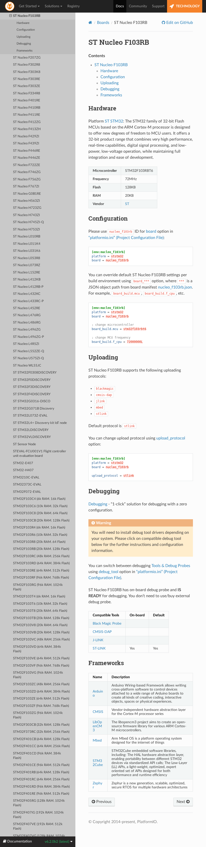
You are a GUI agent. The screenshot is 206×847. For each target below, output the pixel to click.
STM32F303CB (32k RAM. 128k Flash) (41, 725)
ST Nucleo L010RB (26, 236)
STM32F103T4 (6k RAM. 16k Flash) (39, 596)
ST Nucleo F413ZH (27, 129)
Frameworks (24, 50)
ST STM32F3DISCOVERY (31, 387)
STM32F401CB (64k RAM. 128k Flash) (41, 739)
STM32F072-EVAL (27, 492)
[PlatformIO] (10, 6)
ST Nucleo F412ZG (27, 122)
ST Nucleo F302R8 (26, 64)
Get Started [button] (28, 6)
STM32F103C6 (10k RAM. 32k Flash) (40, 506)
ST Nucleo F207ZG (27, 57)
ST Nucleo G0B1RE (27, 193)
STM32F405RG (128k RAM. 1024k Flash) (39, 803)
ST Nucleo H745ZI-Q (28, 222)
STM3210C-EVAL (26, 477)
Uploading (23, 36)
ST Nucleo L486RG (27, 322)
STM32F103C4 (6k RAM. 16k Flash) (39, 499)
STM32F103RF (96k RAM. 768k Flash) (41, 577)
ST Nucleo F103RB (26, 16)
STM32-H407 (23, 470)
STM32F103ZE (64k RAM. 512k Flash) (41, 698)
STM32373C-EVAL (27, 484)
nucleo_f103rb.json (175, 287)
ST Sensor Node (24, 444)
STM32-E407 (23, 463)
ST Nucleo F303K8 (26, 72)
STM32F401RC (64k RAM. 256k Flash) (41, 779)
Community (138, 6)
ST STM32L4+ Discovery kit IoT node (40, 423)
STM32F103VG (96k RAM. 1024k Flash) (38, 675)
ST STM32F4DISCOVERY (31, 394)
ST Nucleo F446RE (26, 150)
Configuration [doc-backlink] (108, 218)
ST (127, 204)
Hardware (23, 23)
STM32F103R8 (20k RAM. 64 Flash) (39, 542)
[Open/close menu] (10, 16)
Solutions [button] (52, 6)
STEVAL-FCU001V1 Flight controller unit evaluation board (39, 454)
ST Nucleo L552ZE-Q (28, 351)
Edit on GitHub (179, 23)
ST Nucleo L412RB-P (28, 287)
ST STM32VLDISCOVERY (32, 437)
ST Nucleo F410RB (26, 107)
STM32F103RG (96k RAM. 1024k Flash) (38, 587)
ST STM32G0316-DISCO (31, 401)
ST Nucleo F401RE (26, 100)
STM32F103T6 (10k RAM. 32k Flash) (40, 604)
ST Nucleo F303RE (26, 79)
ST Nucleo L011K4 (26, 244)
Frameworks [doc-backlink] (106, 663)
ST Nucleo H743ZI (26, 215)
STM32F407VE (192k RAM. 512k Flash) (38, 826)
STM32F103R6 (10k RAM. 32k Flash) (40, 535)
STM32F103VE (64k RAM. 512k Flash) (41, 658)
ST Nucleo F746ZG (27, 172)
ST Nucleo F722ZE (26, 165)
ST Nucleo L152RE (26, 272)
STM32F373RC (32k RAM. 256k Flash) (41, 732)
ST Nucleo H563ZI (26, 201)
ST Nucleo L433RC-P (28, 301)
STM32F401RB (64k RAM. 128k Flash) (41, 772)
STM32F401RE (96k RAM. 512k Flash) (41, 793)
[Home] (90, 22)
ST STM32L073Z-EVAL (30, 415)
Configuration (26, 29)
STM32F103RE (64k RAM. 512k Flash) (41, 570)
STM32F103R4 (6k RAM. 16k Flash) (39, 527)
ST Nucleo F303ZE (26, 86)
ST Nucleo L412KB (26, 279)
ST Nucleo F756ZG (27, 179)
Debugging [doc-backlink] (104, 491)
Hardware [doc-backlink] (102, 108)
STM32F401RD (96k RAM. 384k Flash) (41, 786)
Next (181, 802)
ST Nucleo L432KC (26, 294)
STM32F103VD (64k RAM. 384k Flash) (37, 649)
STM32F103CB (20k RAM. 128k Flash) (41, 520)
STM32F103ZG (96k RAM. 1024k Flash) (38, 715)
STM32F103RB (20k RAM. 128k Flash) (41, 549)
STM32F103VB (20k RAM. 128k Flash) (41, 632)
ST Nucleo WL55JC (27, 365)
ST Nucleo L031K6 (26, 251)
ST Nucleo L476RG (27, 315)
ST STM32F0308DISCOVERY (35, 372)
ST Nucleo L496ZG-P (28, 337)
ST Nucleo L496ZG (27, 329)
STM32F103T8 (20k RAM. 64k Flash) (40, 611)
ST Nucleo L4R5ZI (26, 344)
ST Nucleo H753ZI (26, 229)
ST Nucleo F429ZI (26, 136)
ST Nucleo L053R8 (26, 258)
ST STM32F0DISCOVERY (31, 380)
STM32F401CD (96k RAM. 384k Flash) (37, 756)
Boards (103, 23)
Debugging (24, 43)
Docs (120, 6)
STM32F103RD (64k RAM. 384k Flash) (41, 563)
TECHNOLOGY (187, 6)
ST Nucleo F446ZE (26, 157)
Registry (73, 6)
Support (158, 6)
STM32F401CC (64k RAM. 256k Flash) (41, 746)
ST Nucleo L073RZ (26, 265)
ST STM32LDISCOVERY (30, 430)
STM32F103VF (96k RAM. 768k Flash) (41, 665)
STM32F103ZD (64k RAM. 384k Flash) (41, 691)
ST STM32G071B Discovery (33, 408)
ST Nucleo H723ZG (27, 208)
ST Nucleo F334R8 (26, 93)
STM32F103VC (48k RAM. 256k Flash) (41, 639)
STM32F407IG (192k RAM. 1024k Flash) (38, 815)
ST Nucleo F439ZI (26, 143)
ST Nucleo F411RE (26, 114)
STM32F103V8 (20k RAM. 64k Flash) (40, 625)
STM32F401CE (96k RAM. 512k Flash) (41, 765)
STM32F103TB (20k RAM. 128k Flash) (41, 618)
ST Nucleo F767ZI (26, 186)
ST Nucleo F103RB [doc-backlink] (118, 42)
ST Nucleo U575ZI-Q (28, 358)
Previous (103, 802)
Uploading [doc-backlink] (103, 357)
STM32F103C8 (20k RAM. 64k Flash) (40, 513)
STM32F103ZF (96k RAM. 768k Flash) (41, 706)
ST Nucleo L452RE (26, 308)
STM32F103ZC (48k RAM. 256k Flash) (41, 684)
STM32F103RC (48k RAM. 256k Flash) (41, 556)
